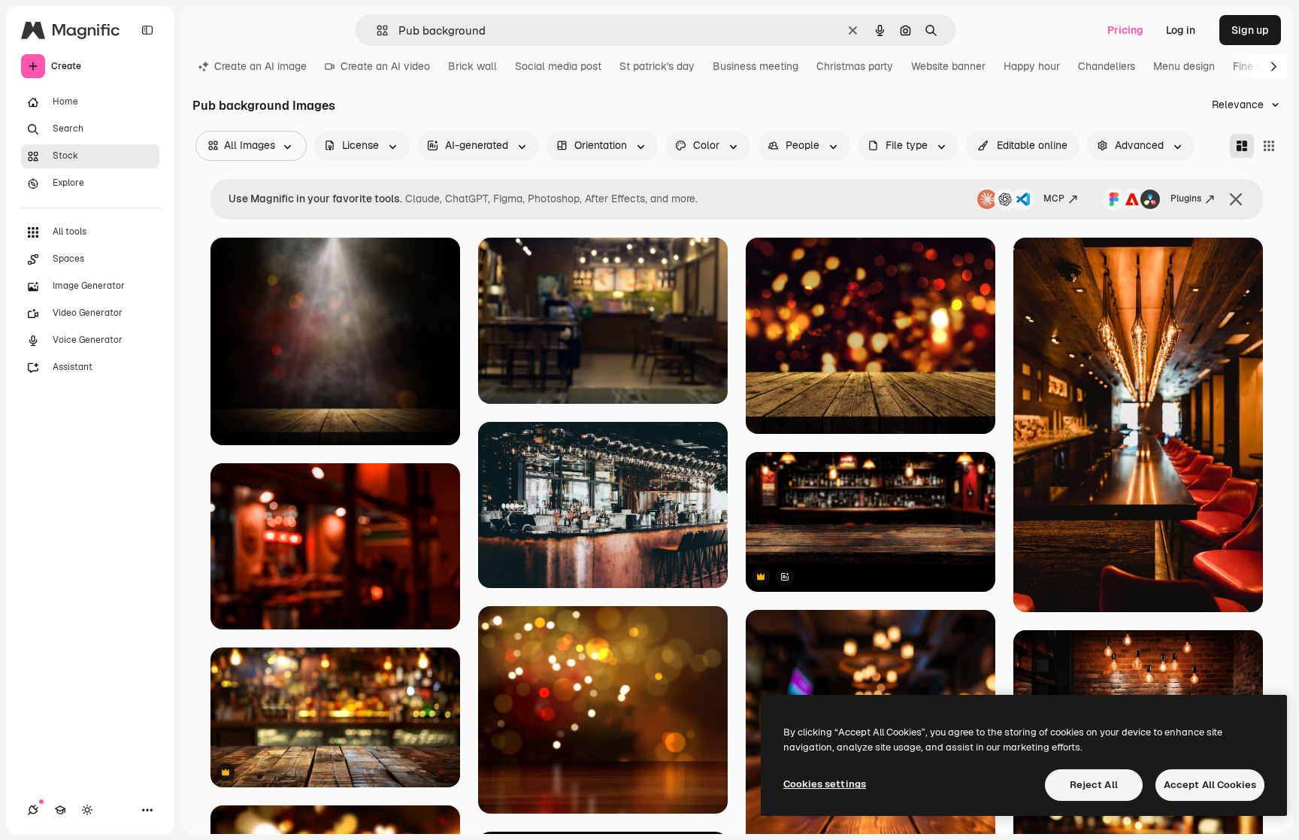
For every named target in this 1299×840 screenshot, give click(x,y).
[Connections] (33, 810)
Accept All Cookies (1210, 784)
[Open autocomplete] (376, 30)
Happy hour (1032, 66)
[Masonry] (1242, 146)
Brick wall (472, 66)
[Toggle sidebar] (147, 30)
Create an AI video (385, 66)
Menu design (1184, 66)
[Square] (1269, 146)
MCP (1053, 199)
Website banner (948, 66)
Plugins (1185, 199)
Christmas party (854, 66)
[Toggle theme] (87, 810)
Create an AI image (260, 66)
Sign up (1250, 30)
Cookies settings (824, 784)
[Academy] (60, 810)
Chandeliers (1106, 66)
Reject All (1094, 784)
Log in (1180, 30)
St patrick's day (657, 66)
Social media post (558, 66)
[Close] (1236, 199)
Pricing (1125, 30)
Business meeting (755, 66)
